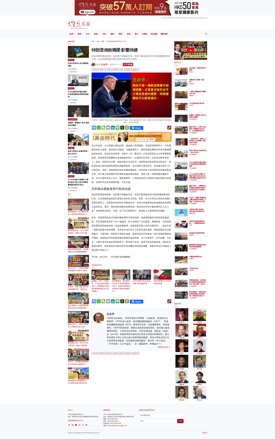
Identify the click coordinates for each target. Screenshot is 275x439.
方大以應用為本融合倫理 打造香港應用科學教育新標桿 (78, 94)
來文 (190, 225)
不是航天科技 (193, 268)
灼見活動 (153, 34)
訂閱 (180, 421)
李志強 (191, 270)
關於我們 (164, 34)
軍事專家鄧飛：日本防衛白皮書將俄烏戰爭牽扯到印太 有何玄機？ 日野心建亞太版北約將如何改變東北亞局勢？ (197, 284)
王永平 (104, 64)
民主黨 (95, 69)
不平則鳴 (127, 64)
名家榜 (144, 34)
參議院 (115, 69)
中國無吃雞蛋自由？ (196, 256)
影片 (136, 34)
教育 (79, 34)
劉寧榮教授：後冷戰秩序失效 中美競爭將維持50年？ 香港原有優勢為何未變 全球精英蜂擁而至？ (121, 286)
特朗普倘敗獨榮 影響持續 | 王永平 (116, 41)
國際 (103, 41)
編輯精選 (73, 69)
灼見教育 (71, 148)
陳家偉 (191, 95)
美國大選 (135, 69)
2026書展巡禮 (73, 119)
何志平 (191, 105)
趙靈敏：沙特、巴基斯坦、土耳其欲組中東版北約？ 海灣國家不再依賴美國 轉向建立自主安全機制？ (100, 286)
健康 (112, 34)
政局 (71, 34)
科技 (128, 34)
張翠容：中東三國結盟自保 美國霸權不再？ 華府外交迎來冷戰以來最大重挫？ (78, 289)
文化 (87, 34)
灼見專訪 (71, 88)
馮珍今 (191, 72)
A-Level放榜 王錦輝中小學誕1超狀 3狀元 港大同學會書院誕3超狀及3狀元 (78, 182)
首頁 (93, 41)
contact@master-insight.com (117, 425)
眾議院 (128, 69)
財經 (96, 34)
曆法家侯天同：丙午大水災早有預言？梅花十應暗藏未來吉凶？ (78, 345)
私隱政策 (204, 433)
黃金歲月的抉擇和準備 (196, 233)
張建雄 (191, 235)
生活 (104, 34)
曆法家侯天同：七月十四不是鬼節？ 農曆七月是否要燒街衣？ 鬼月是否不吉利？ (78, 233)
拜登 (121, 69)
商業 (120, 34)
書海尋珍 (71, 60)
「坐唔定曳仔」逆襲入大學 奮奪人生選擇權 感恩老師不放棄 (197, 140)
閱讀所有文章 (163, 347)
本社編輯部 (74, 100)
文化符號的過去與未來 (196, 103)
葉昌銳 (191, 84)
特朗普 (102, 69)
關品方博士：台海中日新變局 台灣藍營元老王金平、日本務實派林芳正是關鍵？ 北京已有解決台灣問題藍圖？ (197, 131)
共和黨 (108, 69)
